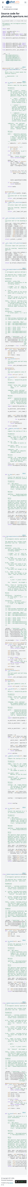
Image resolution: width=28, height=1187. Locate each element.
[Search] (25, 2)
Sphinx (11, 1183)
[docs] (24, 67)
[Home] (2, 7)
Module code (8, 7)
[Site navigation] (3, 2)
